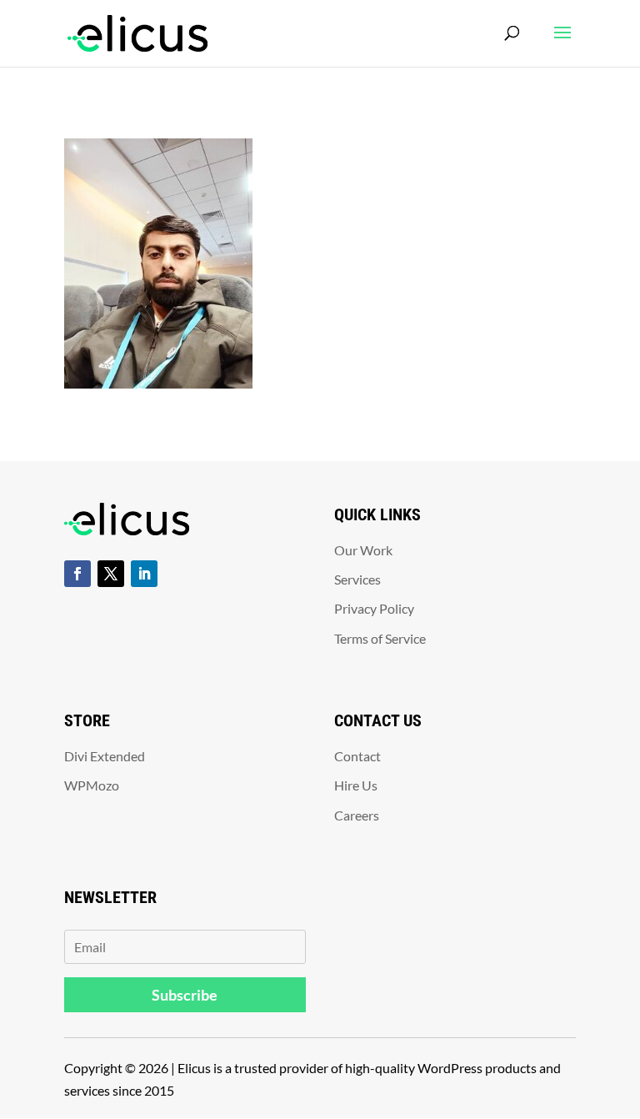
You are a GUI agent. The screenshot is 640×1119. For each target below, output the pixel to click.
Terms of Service (380, 638)
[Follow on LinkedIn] (144, 573)
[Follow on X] (111, 573)
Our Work (363, 550)
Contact (357, 756)
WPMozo (91, 785)
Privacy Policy (374, 608)
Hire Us (356, 785)
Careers (356, 815)
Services (357, 579)
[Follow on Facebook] (77, 573)
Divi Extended (104, 756)
